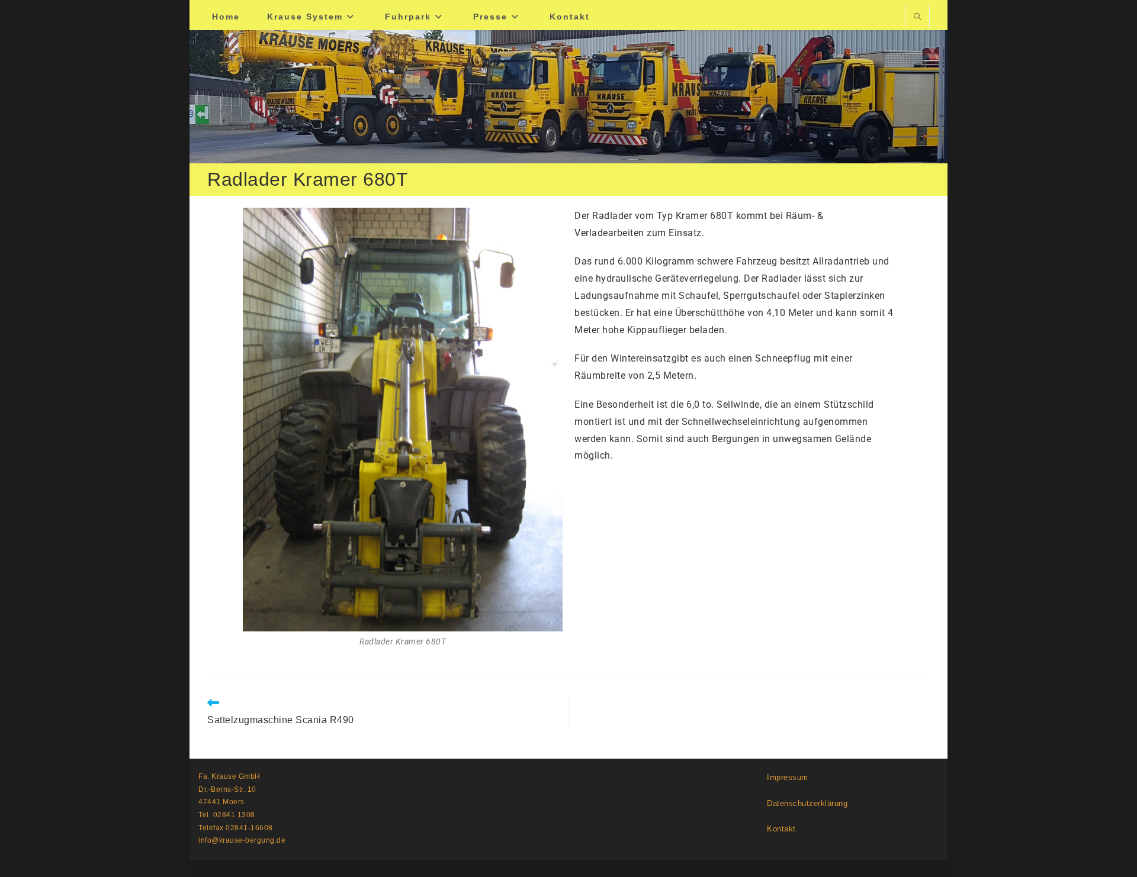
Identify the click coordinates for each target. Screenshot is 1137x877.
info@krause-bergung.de (241, 840)
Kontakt (781, 828)
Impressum (787, 777)
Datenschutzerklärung (807, 803)
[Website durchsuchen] (917, 17)
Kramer (693, 215)
